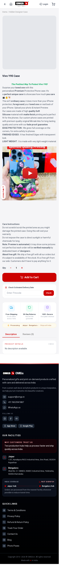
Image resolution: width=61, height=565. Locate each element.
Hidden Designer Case (18, 12)
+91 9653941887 (16, 402)
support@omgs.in (16, 397)
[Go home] (11, 4)
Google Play (28, 426)
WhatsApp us (14, 407)
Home (4, 12)
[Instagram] (4, 418)
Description (11, 334)
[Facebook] (10, 418)
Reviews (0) (28, 334)
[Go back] (5, 4)
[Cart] (53, 4)
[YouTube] (16, 418)
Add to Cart (31, 277)
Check (49, 293)
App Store (11, 426)
